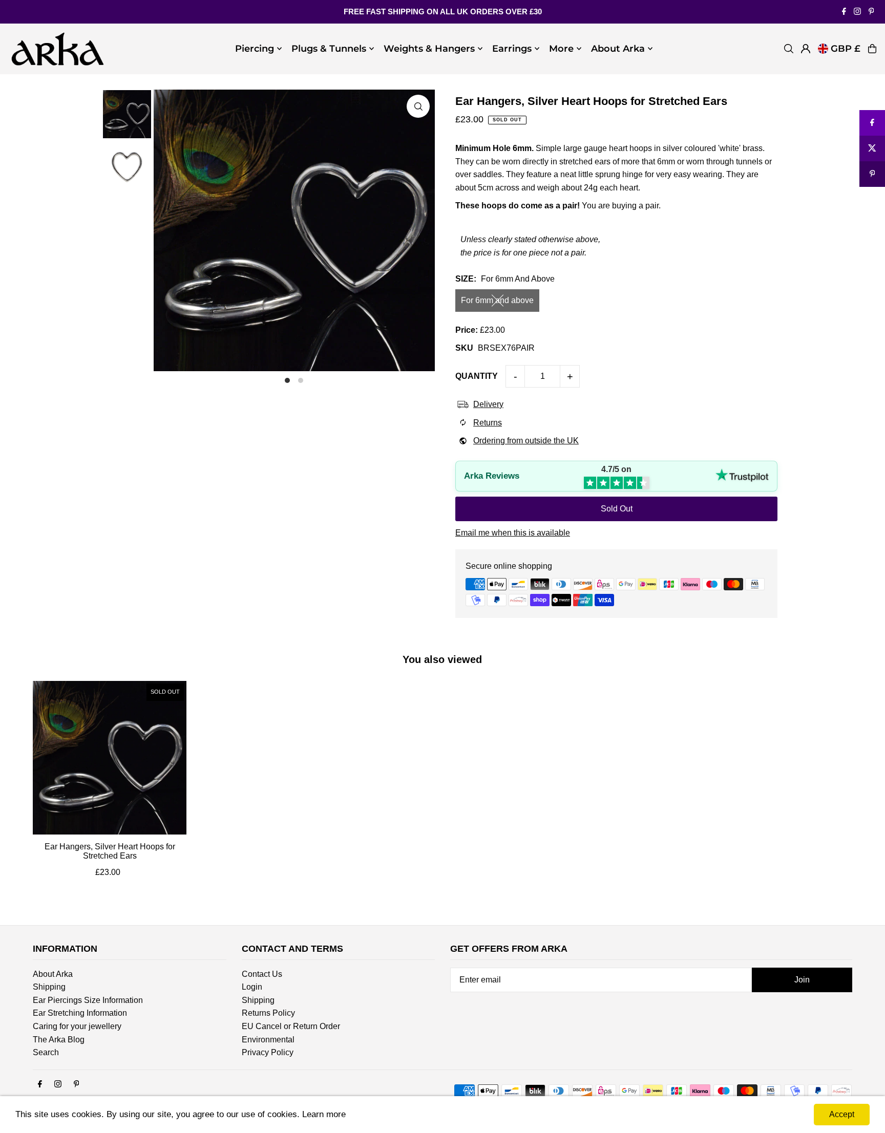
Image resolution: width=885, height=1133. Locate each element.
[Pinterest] (871, 12)
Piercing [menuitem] (254, 48)
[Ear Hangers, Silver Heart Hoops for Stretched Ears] (109, 758)
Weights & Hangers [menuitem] (429, 48)
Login (252, 986)
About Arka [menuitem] (618, 48)
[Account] (805, 48)
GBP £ (845, 48)
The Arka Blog (59, 1039)
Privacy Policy (267, 1052)
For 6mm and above (497, 300)
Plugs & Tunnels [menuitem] (328, 48)
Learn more (324, 1114)
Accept (841, 1114)
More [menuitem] (561, 48)
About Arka (53, 974)
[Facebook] (844, 12)
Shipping (49, 986)
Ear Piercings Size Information (88, 1000)
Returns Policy (268, 1013)
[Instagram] (857, 12)
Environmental (268, 1039)
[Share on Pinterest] (872, 174)
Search (46, 1052)
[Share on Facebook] (872, 123)
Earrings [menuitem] (512, 48)
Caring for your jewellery (77, 1026)
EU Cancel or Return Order (291, 1026)
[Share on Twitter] (872, 148)
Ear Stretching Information (80, 1013)
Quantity (476, 376)
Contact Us (262, 974)
